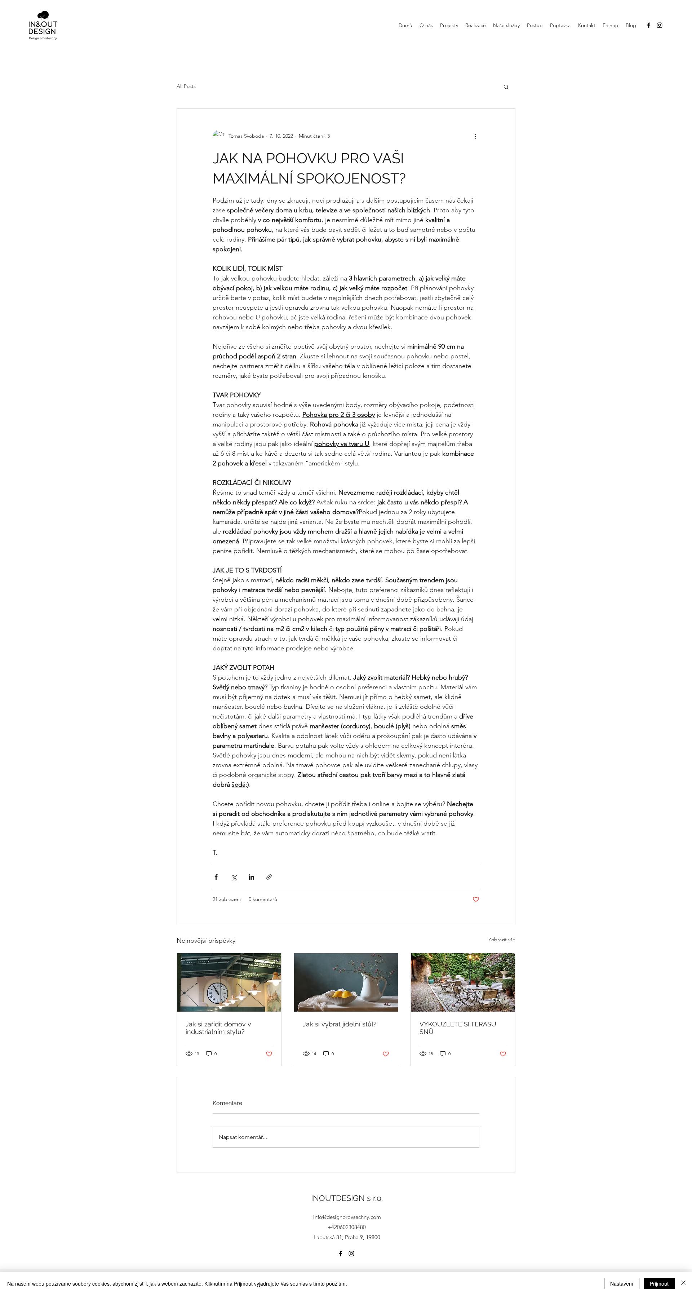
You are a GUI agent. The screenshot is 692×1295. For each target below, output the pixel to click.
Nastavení (621, 1283)
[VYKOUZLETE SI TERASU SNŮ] (463, 982)
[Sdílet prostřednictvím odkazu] (269, 877)
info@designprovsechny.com (347, 1217)
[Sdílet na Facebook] (216, 877)
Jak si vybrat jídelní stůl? (340, 1024)
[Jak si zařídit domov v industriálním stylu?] (229, 982)
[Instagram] (659, 25)
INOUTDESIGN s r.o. (347, 1198)
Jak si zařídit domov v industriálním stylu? (218, 1027)
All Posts (186, 86)
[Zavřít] (683, 1283)
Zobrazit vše (501, 939)
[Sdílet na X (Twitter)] (233, 877)
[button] (506, 86)
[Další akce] (475, 136)
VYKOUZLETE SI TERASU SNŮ (458, 1027)
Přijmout (659, 1283)
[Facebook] (648, 25)
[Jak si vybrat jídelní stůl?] (346, 982)
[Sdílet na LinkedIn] (251, 877)
